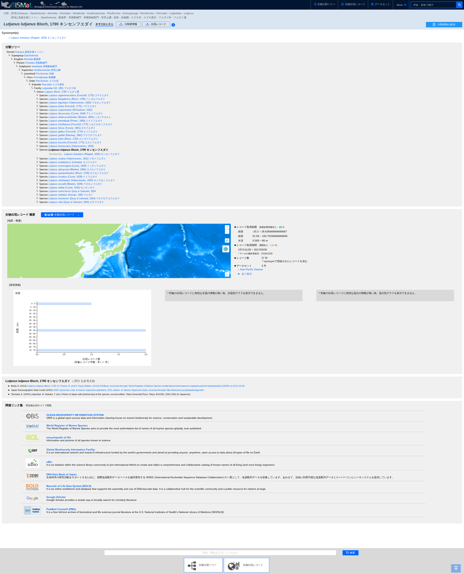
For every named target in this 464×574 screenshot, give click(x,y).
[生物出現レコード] (246, 559)
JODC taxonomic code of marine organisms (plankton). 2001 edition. (87, 390)
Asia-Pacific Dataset (251, 269)
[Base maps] (225, 248)
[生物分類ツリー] (203, 559)
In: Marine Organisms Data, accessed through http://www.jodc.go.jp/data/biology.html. (162, 390)
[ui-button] (459, 5)
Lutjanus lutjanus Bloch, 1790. (42, 386)
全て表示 (247, 273)
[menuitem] (401, 5)
